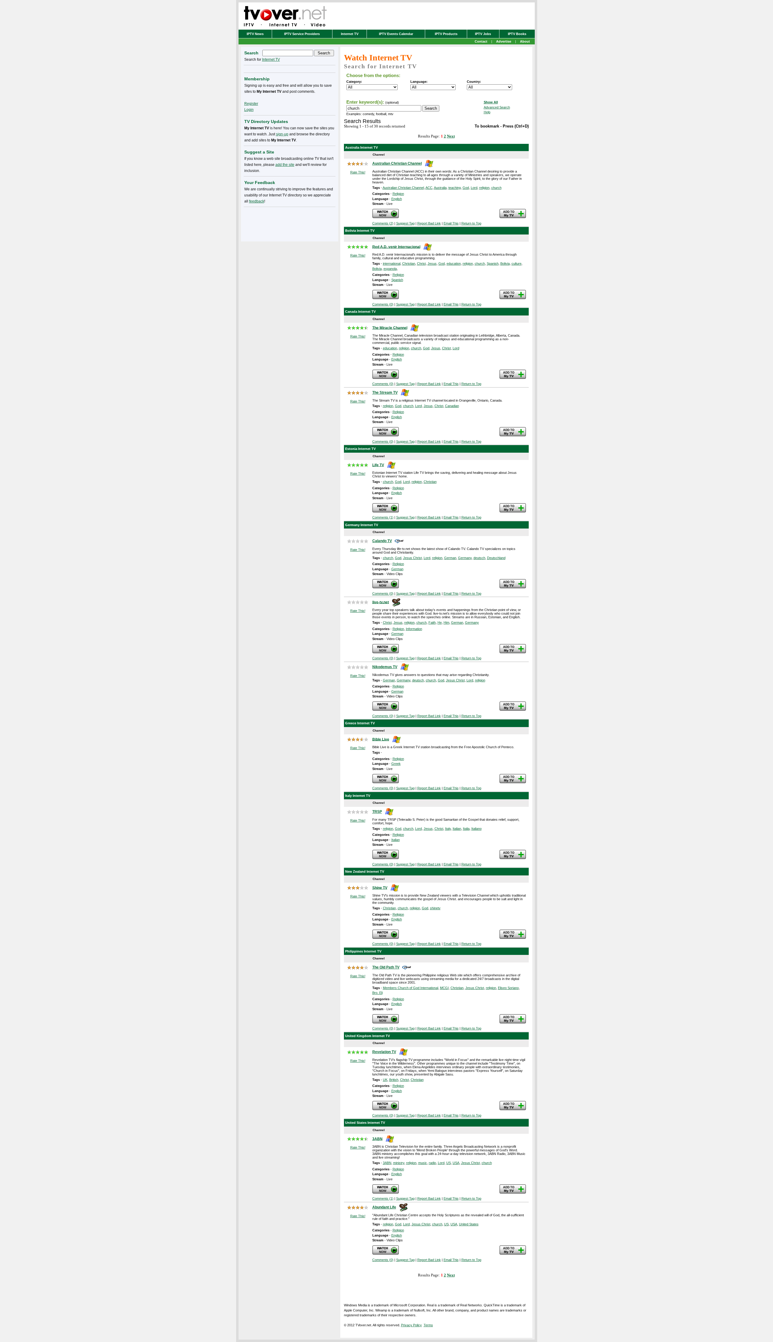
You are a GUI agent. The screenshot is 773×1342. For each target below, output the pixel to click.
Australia (440, 187)
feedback (256, 201)
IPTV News (255, 34)
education (454, 263)
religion (484, 187)
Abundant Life (384, 1207)
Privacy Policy (411, 1325)
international (391, 263)
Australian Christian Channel (397, 163)
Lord (474, 187)
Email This (451, 223)
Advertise (503, 41)
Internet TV (349, 34)
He (440, 622)
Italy (448, 828)
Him (446, 622)
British (393, 1080)
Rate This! (357, 172)
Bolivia (505, 263)
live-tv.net (380, 602)
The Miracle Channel (389, 327)
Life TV (378, 465)
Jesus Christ (412, 558)
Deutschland (496, 558)
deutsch (479, 558)
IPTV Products (446, 34)
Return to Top (471, 223)
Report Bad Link (429, 223)
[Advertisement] (289, 223)
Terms (428, 1325)
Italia (466, 828)
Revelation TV (384, 1052)
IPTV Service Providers (302, 34)
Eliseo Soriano (508, 988)
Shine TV (379, 887)
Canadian (452, 406)
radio (432, 1163)
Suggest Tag (405, 223)
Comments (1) (382, 517)
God (466, 187)
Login (249, 110)
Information (414, 629)
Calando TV (382, 541)
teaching (454, 187)
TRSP (377, 812)
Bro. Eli (377, 992)
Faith (432, 622)
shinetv (435, 908)
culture (516, 263)
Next (451, 136)
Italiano (476, 828)
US (448, 1163)
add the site (284, 165)
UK (385, 1080)
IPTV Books (517, 34)
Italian (457, 828)
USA (456, 1163)
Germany (465, 558)
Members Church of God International (410, 988)
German (450, 558)
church (496, 187)
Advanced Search (497, 107)
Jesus (432, 263)
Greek (396, 763)
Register (251, 104)
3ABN (377, 1139)
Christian (408, 263)
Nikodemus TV (384, 667)
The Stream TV (385, 392)
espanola (390, 268)
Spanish (493, 263)
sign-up (282, 134)
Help (487, 112)
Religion (398, 194)
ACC (428, 187)
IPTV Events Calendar (396, 34)
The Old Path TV (385, 967)
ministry (398, 1163)
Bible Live (380, 739)
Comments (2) (382, 223)
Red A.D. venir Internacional (396, 246)
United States (469, 1224)
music (422, 1163)
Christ (421, 263)
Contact (481, 41)
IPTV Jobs (483, 34)
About (525, 41)
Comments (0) (382, 304)
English (396, 199)
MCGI (444, 988)
